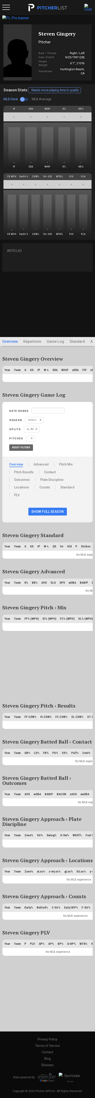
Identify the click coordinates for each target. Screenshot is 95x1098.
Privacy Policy (47, 1039)
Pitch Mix (66, 464)
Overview (10, 341)
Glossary (47, 1065)
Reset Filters (21, 447)
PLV (17, 495)
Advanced (41, 464)
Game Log (55, 341)
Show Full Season (47, 511)
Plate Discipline (51, 480)
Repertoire (32, 341)
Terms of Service (47, 1046)
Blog (47, 1058)
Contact (50, 472)
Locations (21, 487)
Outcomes (22, 480)
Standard (77, 341)
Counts (44, 487)
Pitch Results (24, 472)
